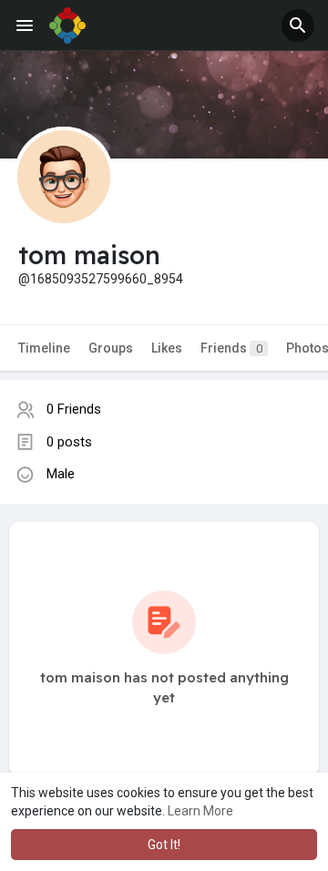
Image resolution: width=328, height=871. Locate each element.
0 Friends (73, 409)
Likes (166, 348)
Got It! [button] (164, 844)
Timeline (44, 348)
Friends (231, 348)
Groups (110, 348)
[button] (298, 25)
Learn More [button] (200, 811)
